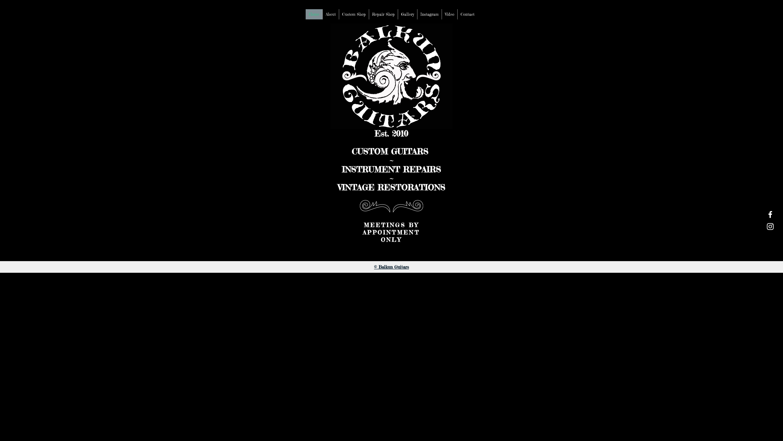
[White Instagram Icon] (770, 226)
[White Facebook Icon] (770, 214)
